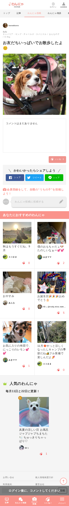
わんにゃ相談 (54, 13)
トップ (6, 13)
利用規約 (7, 484)
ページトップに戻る (63, 481)
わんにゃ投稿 (34, 13)
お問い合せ (8, 477)
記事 (19, 13)
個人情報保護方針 (44, 477)
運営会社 (39, 484)
